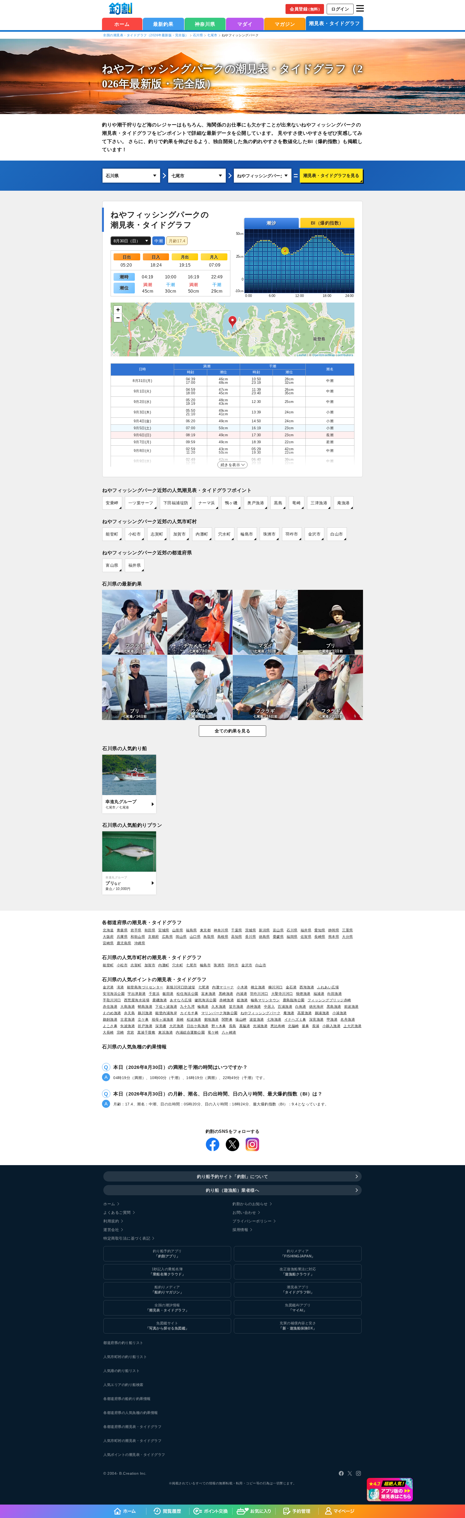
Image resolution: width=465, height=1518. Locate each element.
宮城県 (163, 930)
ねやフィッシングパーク (261, 1013)
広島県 (167, 937)
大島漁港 (127, 1007)
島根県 (222, 937)
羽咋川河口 (259, 994)
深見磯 (160, 1026)
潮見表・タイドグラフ (334, 23)
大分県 (347, 937)
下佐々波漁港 (166, 1007)
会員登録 (306, 9)
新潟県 (264, 930)
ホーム (122, 24)
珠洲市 (269, 534)
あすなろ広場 (181, 1000)
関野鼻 (227, 1019)
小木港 (242, 987)
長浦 (315, 1026)
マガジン (285, 24)
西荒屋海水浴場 (137, 1000)
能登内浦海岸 (166, 1013)
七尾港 (203, 987)
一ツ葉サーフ (140, 503)
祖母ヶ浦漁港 (163, 1019)
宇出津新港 (137, 994)
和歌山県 (138, 937)
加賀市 (179, 534)
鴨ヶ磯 (231, 503)
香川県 (250, 937)
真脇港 (244, 1026)
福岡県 (292, 937)
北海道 (108, 930)
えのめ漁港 (112, 1013)
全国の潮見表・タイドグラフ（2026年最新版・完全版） (146, 35)
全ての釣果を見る (232, 731)
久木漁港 (219, 1007)
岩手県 (136, 930)
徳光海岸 (316, 1007)
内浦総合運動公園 (190, 1032)
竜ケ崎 (213, 1032)
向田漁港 (334, 994)
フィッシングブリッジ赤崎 (329, 1000)
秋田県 (150, 930)
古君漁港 (127, 1019)
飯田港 (168, 994)
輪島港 (203, 1007)
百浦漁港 (285, 1007)
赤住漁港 (110, 1007)
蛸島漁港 (145, 1007)
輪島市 (247, 534)
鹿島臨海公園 (294, 1000)
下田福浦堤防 (175, 503)
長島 (232, 1026)
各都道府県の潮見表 (119, 1427)
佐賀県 (306, 937)
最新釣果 (163, 24)
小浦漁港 (339, 1013)
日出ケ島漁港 (198, 1026)
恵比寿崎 (277, 1026)
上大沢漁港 (352, 1026)
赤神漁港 (253, 1007)
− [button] (118, 317)
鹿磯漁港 (159, 1000)
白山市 (336, 534)
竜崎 (296, 503)
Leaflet (302, 355)
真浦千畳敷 (146, 1032)
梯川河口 (275, 987)
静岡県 (333, 930)
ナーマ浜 (206, 503)
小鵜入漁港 (331, 1026)
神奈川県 (205, 24)
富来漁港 (208, 994)
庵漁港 (343, 503)
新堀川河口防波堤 (180, 987)
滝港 (120, 987)
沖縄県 (139, 943)
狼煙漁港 (303, 994)
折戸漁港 (145, 1026)
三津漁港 (319, 503)
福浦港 (319, 994)
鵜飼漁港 (110, 1019)
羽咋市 (292, 534)
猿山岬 (240, 1019)
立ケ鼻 (143, 1019)
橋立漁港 (258, 987)
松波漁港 (194, 1019)
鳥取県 (208, 937)
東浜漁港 (165, 1032)
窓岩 (130, 1032)
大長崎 (108, 1032)
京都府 (153, 937)
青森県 (122, 930)
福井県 (134, 565)
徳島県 (264, 937)
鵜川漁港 (145, 1013)
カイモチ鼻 (189, 1013)
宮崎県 (108, 943)
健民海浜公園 (205, 1000)
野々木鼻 (219, 1026)
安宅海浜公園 (114, 994)
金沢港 (108, 987)
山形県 (177, 930)
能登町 (112, 534)
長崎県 (319, 937)
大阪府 (108, 937)
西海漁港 (307, 987)
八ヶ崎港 (229, 1032)
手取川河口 (112, 1000)
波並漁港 (256, 1019)
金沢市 (314, 534)
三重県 (347, 930)
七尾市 (212, 35)
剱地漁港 (211, 1019)
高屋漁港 (304, 1013)
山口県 (195, 937)
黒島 (278, 503)
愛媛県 (278, 937)
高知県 (236, 937)
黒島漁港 (334, 1007)
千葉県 (236, 930)
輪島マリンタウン (265, 1000)
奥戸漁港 (255, 503)
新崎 (180, 1019)
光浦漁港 (260, 1026)
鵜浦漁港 (322, 1013)
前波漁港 (351, 1007)
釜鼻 (305, 1026)
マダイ (245, 24)
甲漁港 (332, 1019)
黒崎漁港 (226, 994)
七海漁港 (274, 1019)
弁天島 (129, 1013)
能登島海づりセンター (145, 987)
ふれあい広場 (328, 987)
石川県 (198, 35)
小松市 (134, 534)
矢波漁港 (127, 1026)
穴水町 (224, 534)
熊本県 (333, 937)
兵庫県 (122, 937)
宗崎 (120, 1032)
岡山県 (181, 937)
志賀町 (157, 534)
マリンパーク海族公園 (219, 1013)
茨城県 (250, 930)
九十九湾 (187, 1007)
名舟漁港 (347, 1019)
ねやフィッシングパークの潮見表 (185, 69)
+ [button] (118, 309)
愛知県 (319, 930)
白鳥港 (300, 1007)
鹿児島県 (124, 943)
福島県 (191, 930)
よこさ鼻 (110, 1026)
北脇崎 (293, 1026)
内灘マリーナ (223, 987)
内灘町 (202, 534)
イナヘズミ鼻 (295, 1019)
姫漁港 (242, 1000)
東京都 (205, 930)
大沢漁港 (176, 1026)
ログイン (340, 9)
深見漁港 (316, 1019)
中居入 (269, 1007)
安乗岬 (112, 503)
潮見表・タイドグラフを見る (331, 175)
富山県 (112, 565)
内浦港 (241, 994)
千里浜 (154, 994)
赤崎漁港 (226, 1000)
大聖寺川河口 (282, 994)
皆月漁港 (236, 1007)
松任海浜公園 (187, 994)
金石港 (291, 987)
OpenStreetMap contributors (332, 355)
